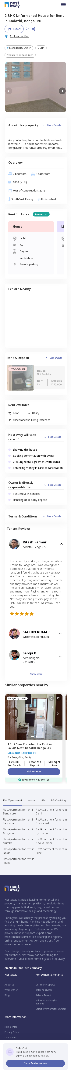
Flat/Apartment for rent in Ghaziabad (51, 821)
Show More (36, 674)
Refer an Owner (44, 990)
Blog (7, 995)
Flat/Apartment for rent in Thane (18, 860)
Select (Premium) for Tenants (46, 1002)
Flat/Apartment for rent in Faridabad (18, 821)
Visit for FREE (34, 771)
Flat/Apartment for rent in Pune (51, 851)
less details (56, 357)
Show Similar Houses (35, 1063)
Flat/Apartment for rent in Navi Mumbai (51, 841)
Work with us (11, 990)
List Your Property (45, 984)
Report (16, 28)
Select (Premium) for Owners (51, 1008)
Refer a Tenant (43, 995)
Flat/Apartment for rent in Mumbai (18, 841)
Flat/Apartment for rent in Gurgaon (18, 831)
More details (54, 125)
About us (9, 984)
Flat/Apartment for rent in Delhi (51, 811)
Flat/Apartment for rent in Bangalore (18, 811)
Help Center (11, 1026)
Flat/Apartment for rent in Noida (18, 851)
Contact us (10, 1037)
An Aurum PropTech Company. (23, 968)
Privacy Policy (12, 1032)
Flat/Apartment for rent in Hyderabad (51, 831)
